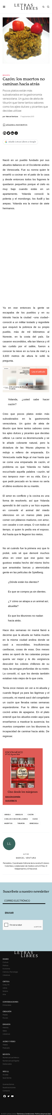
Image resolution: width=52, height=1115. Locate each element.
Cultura (5, 962)
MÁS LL (6, 1071)
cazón (31, 814)
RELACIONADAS (12, 878)
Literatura (6, 975)
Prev (6, 777)
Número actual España (11, 1061)
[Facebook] (4, 133)
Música (5, 991)
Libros (5, 988)
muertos (8, 823)
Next (39, 777)
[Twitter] (8, 133)
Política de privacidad (43, 1114)
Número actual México (11, 1057)
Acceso (5, 1075)
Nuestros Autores (9, 1087)
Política (5, 965)
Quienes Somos (8, 1084)
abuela (7, 814)
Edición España (12, 797)
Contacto (6, 1091)
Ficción (5, 1018)
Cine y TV (6, 985)
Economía (6, 969)
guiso (35, 819)
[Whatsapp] (16, 133)
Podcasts (6, 1048)
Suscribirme (7, 1078)
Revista (6, 75)
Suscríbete (11, 800)
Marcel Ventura (26, 858)
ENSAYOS (6, 1024)
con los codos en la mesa (16, 819)
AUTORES (35, 878)
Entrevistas (7, 1005)
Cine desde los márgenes (23, 791)
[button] (5, 7)
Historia (5, 1027)
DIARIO (6, 959)
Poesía (5, 1015)
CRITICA (6, 981)
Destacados (7, 1064)
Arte (4, 994)
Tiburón (21, 823)
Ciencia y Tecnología (10, 972)
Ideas (5, 1031)
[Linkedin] (12, 133)
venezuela (34, 823)
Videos (5, 1045)
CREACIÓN (7, 1011)
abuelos (19, 814)
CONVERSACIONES (10, 1002)
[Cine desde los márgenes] (23, 773)
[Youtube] (12, 1096)
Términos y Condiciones (25, 1114)
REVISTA (6, 1054)
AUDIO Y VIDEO (9, 1041)
